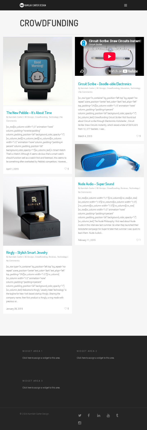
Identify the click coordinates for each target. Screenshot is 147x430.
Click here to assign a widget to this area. (41, 358)
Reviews (124, 188)
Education (125, 88)
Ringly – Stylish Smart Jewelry (26, 252)
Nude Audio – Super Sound (96, 183)
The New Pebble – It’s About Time (29, 112)
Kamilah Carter (16, 117)
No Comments (86, 92)
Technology (54, 117)
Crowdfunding (41, 117)
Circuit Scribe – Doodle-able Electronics (104, 83)
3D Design (29, 117)
